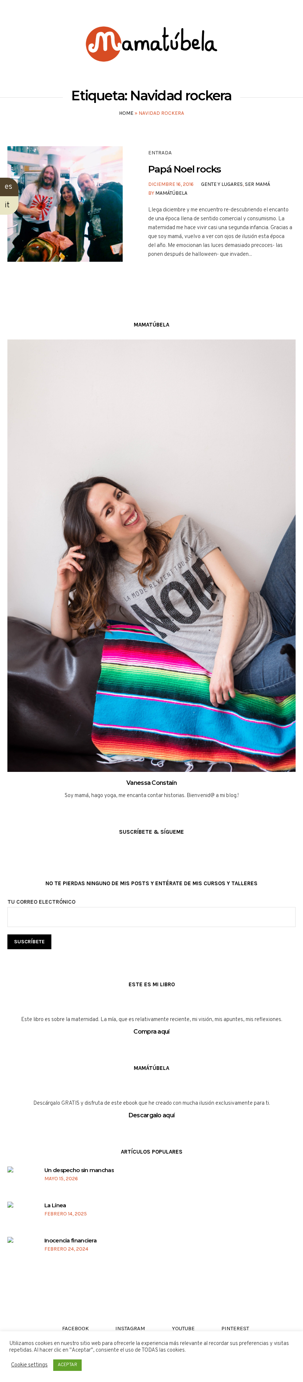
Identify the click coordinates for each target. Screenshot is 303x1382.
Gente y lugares (222, 184)
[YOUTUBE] (39, 12)
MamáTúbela (171, 193)
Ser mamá (257, 184)
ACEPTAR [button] (67, 1365)
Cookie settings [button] (29, 1365)
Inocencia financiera (70, 1240)
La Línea (55, 1205)
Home (126, 113)
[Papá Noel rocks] (65, 204)
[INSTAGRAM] (25, 12)
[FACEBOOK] (11, 12)
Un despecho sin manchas (79, 1170)
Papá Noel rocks (184, 169)
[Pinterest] (54, 12)
